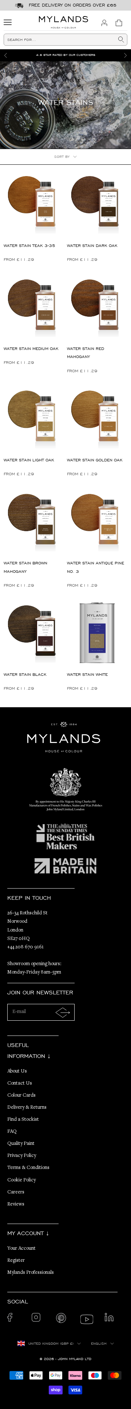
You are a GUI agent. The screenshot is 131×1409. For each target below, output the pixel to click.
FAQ (12, 1131)
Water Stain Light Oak (29, 459)
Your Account (21, 1248)
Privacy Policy (21, 1155)
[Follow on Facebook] (13, 1319)
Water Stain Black (25, 674)
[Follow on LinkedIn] (111, 1319)
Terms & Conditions (28, 1167)
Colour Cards (21, 1095)
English (99, 1343)
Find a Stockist (23, 1119)
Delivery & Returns (27, 1107)
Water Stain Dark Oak (92, 245)
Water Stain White (87, 674)
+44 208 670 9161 (25, 947)
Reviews (15, 1204)
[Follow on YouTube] (86, 1319)
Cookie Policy (21, 1180)
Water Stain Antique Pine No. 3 (95, 567)
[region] (65, 55)
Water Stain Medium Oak (31, 348)
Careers (15, 1192)
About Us (17, 1071)
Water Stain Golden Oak (95, 459)
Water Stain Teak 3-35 (29, 245)
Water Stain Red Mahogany (85, 352)
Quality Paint (21, 1143)
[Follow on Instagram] (38, 1319)
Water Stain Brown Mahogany (25, 567)
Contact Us (19, 1083)
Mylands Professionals (30, 1272)
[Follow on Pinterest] (62, 1319)
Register (16, 1260)
